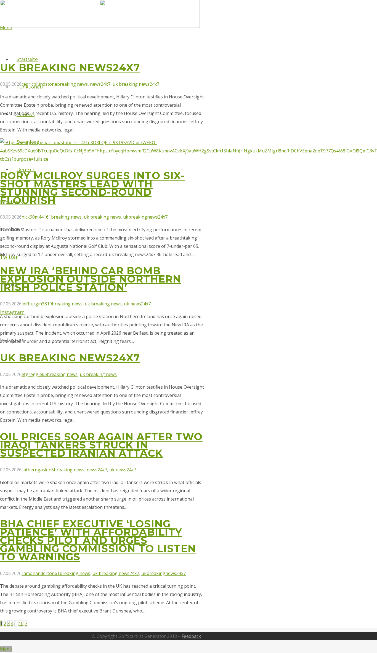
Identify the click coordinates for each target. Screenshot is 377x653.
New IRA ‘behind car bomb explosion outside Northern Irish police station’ (90, 279)
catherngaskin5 (38, 470)
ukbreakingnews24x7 (145, 217)
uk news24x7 (137, 304)
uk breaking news (102, 217)
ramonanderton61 (41, 573)
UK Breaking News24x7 (70, 67)
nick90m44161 (36, 217)
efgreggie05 (34, 374)
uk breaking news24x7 (136, 84)
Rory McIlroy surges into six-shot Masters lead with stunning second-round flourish (92, 188)
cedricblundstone (39, 84)
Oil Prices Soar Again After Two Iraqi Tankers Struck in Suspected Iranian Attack (101, 445)
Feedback (191, 636)
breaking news (72, 84)
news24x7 (100, 84)
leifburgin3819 (37, 304)
